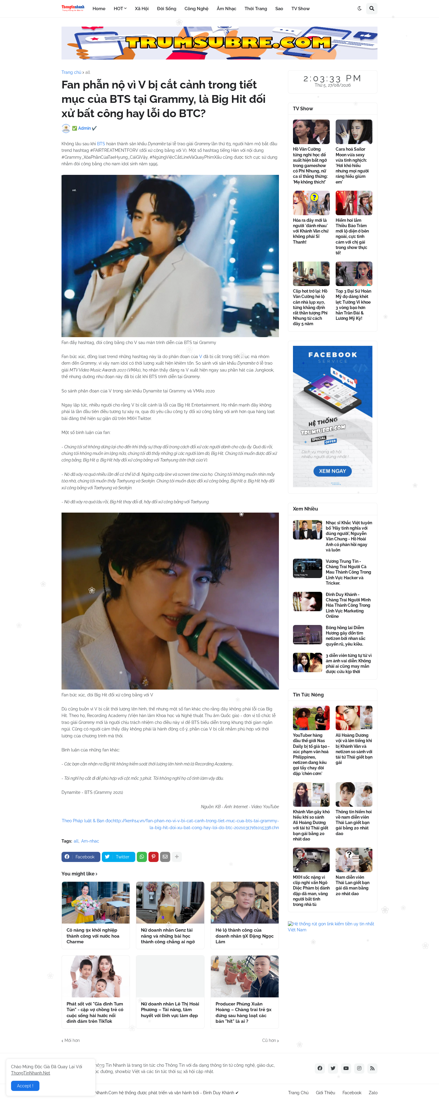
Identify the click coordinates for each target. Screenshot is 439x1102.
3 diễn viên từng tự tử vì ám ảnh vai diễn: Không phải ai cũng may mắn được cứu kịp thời (349, 663)
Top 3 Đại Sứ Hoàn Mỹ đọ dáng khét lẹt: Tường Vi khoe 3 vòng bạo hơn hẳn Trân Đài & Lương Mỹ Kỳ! (353, 305)
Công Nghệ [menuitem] (196, 8)
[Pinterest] (153, 857)
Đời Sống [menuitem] (166, 8)
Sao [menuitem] (279, 8)
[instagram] (359, 1068)
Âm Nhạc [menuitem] (226, 8)
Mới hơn (72, 1040)
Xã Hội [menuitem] (142, 8)
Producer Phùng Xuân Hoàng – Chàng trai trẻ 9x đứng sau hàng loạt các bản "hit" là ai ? (243, 1012)
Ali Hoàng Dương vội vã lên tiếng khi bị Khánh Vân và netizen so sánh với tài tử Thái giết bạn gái (354, 749)
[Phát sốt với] (96, 976)
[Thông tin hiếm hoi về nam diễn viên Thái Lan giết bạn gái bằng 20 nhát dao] (354, 794)
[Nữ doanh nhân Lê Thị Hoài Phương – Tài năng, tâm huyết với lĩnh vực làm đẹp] (170, 976)
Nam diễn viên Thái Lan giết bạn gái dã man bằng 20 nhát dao (352, 885)
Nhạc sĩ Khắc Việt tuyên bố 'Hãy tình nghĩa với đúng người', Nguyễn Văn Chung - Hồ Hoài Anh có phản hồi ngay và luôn (349, 536)
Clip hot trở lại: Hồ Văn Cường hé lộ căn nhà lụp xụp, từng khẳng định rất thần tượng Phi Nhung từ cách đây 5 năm (310, 307)
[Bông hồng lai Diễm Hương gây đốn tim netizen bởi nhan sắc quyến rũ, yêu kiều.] (307, 634)
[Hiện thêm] (177, 857)
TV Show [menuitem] (300, 8)
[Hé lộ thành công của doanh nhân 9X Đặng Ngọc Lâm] (245, 903)
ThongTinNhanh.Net (30, 1073)
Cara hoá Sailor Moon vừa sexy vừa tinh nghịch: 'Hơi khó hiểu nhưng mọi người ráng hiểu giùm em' (352, 165)
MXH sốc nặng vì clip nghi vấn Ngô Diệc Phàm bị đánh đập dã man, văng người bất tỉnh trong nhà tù (311, 891)
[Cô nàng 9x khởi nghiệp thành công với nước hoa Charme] (96, 903)
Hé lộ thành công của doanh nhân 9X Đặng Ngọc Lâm (245, 935)
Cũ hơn (269, 1040)
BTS (101, 143)
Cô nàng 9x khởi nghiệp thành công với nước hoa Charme (93, 935)
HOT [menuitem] (118, 8)
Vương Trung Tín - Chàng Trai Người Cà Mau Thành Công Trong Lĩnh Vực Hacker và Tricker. (348, 572)
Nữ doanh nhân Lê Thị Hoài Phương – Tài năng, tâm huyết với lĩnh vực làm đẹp (170, 1009)
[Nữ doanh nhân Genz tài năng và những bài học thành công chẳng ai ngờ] (170, 903)
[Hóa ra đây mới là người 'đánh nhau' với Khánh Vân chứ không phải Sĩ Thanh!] (311, 203)
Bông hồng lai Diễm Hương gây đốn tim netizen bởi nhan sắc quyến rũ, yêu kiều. (346, 635)
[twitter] (333, 1068)
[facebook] (320, 1068)
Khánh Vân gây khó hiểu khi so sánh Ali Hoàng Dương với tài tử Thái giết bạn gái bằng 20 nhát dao (311, 825)
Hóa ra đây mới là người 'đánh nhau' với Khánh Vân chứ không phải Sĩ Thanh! (311, 231)
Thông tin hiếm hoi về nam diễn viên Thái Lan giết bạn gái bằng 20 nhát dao (354, 822)
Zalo (373, 1092)
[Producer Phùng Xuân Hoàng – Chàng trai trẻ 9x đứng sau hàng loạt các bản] (245, 976)
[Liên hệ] (332, 485)
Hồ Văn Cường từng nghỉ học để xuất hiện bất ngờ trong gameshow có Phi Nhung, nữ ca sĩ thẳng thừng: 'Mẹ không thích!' (310, 165)
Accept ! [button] (25, 1085)
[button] (359, 8)
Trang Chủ (298, 1092)
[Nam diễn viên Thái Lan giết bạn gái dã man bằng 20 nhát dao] (354, 860)
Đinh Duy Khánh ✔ (221, 1092)
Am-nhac (90, 841)
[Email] (165, 857)
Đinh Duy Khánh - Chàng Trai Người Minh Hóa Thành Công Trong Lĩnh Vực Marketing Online (348, 605)
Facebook (352, 1092)
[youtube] (346, 1068)
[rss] (372, 1068)
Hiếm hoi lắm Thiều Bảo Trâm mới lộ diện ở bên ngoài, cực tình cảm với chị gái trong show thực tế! (352, 236)
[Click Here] (219, 58)
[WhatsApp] (142, 857)
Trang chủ (71, 72)
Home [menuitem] (99, 8)
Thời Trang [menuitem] (256, 8)
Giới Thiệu (325, 1092)
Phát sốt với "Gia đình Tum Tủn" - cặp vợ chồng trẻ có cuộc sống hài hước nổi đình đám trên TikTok (95, 1012)
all (87, 72)
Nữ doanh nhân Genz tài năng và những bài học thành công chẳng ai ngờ (168, 935)
